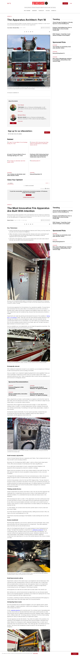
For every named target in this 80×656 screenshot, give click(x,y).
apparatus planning (15, 610)
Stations (48, 10)
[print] (49, 31)
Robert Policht (10, 220)
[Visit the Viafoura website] (47, 188)
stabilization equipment (37, 529)
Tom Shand (9, 27)
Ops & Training (27, 10)
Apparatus (53, 10)
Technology (41, 10)
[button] (8, 3)
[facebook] (24, 31)
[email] (32, 31)
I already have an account (28, 197)
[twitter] (28, 31)
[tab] (10, 183)
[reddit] (30, 31)
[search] (10, 3)
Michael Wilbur (16, 27)
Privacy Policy (35, 653)
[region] (28, 186)
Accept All (74, 653)
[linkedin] (26, 31)
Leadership (34, 10)
